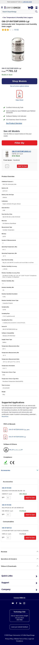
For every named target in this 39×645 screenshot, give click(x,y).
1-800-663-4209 (27, 2)
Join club (19, 619)
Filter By (19, 143)
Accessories (5, 470)
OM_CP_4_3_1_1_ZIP (16, 449)
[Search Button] (36, 11)
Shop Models (19, 81)
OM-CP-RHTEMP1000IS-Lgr (17, 437)
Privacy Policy (9, 638)
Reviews (4, 552)
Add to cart (22, 166)
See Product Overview (14, 123)
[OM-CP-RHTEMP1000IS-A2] (7, 153)
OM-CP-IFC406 (6, 505)
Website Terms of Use (20, 638)
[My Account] (36, 7)
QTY (3, 497)
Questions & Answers (9, 559)
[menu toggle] (2, 7)
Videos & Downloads (8, 566)
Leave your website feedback (19, 627)
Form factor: (8, 160)
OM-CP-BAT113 (7, 528)
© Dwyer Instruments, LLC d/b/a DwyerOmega (19, 635)
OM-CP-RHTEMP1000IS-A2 (21, 151)
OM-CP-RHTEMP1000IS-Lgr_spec (18, 429)
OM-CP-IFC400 (6, 488)
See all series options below (19, 86)
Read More (5, 416)
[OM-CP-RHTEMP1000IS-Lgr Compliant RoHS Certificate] (6, 462)
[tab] (19, 431)
